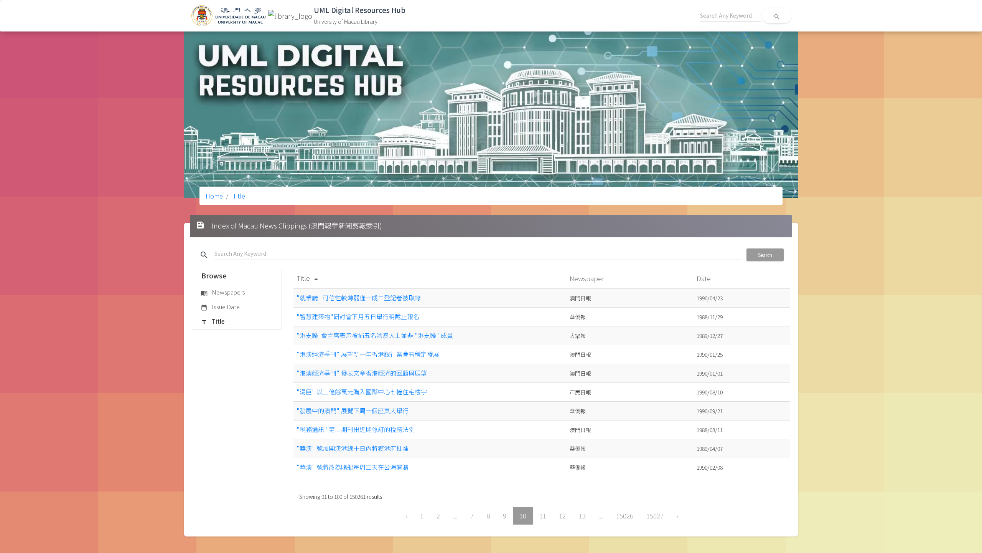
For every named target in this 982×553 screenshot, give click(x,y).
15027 (655, 515)
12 (562, 515)
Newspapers (223, 292)
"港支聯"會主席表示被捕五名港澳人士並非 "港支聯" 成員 (375, 335)
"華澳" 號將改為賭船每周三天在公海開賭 (353, 467)
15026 (624, 515)
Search (765, 255)
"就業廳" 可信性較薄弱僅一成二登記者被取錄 (359, 297)
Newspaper (588, 278)
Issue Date (220, 306)
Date (704, 278)
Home (214, 195)
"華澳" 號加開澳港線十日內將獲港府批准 (353, 448)
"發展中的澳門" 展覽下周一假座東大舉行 (353, 410)
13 (582, 515)
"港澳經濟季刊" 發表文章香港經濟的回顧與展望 (362, 372)
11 (542, 515)
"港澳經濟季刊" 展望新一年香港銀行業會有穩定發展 (368, 354)
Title (238, 195)
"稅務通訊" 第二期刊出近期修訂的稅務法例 (356, 429)
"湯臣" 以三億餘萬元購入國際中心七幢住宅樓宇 (362, 391)
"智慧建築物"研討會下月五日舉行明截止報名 (358, 316)
